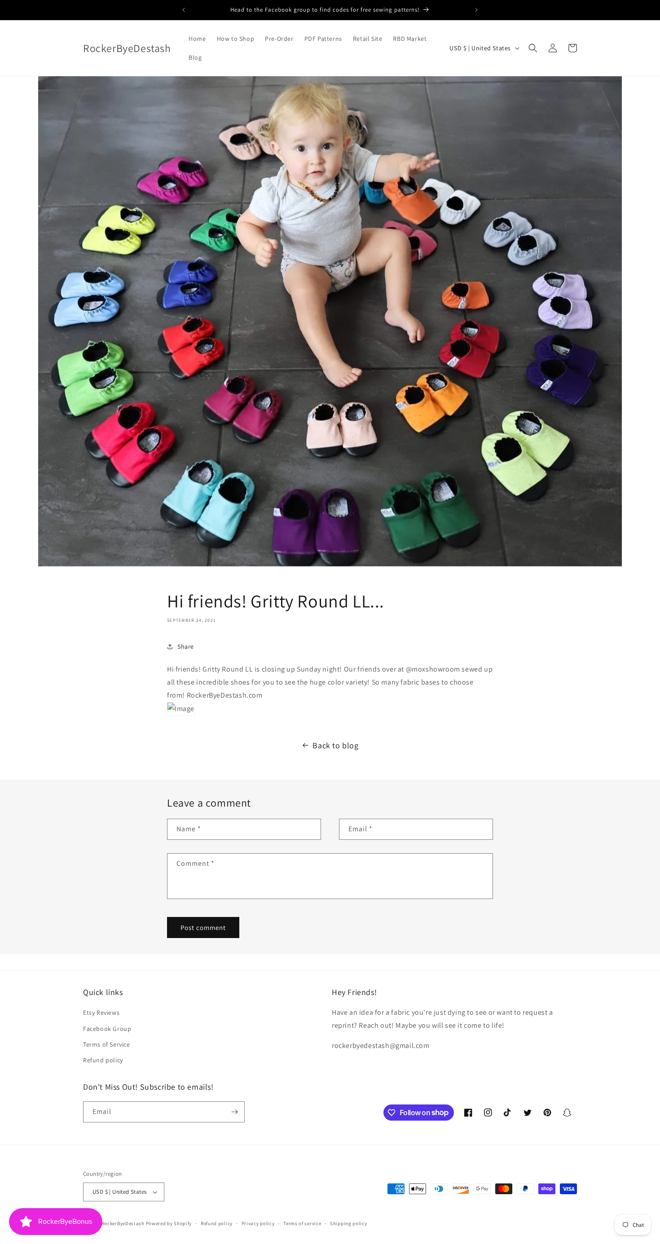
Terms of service (302, 1223)
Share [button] (185, 646)
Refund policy (103, 1060)
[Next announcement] (476, 10)
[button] (533, 48)
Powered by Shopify (169, 1223)
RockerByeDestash (123, 1223)
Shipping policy (348, 1223)
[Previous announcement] (184, 10)
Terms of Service (106, 1044)
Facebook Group (107, 1029)
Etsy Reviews (101, 1012)
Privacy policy (258, 1223)
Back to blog (335, 745)
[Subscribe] (234, 1111)
